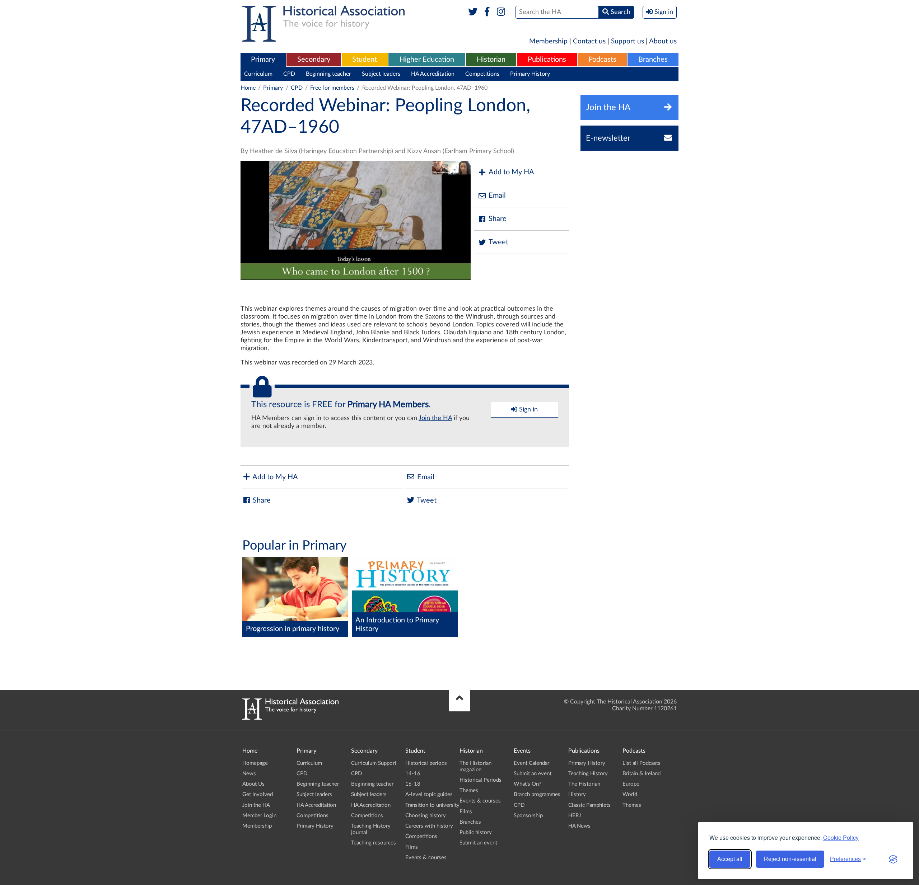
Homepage (255, 763)
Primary (263, 59)
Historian (491, 59)
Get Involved (257, 794)
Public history (476, 832)
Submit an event (478, 843)
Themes (469, 790)
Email (497, 195)
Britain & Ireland (641, 773)
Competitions (482, 74)
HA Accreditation (432, 74)
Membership (548, 41)
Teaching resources (373, 843)
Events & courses (426, 857)
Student (364, 59)
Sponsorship (528, 815)
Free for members (332, 88)
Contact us (589, 41)
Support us (627, 41)
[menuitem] (263, 60)
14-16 (412, 773)
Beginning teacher (328, 74)
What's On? (527, 784)
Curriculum (258, 74)
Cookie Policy (841, 837)
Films (411, 847)
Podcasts (602, 59)
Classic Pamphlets (589, 805)
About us (663, 41)
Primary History (530, 74)
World (629, 794)
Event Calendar (531, 763)
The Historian (584, 784)
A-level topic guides (429, 794)
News (249, 773)
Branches (653, 59)
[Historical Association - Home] (290, 718)
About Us (253, 784)
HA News (579, 826)
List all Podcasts (641, 763)
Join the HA (435, 418)
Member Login (259, 815)
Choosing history (425, 815)
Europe (630, 784)
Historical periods (426, 763)
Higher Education (427, 59)
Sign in (527, 409)
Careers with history (429, 826)
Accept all (729, 859)
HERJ (574, 815)
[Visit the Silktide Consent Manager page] (893, 859)
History (577, 794)
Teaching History (588, 773)
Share (498, 218)
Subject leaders (381, 74)
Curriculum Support (373, 763)
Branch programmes (537, 794)
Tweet (498, 242)
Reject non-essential (790, 859)
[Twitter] (473, 12)
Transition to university (432, 805)
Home (248, 88)
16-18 (412, 784)
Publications (547, 59)
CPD (289, 74)
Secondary (313, 59)
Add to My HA (511, 172)
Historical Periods (481, 780)
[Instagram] (501, 12)
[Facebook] (487, 12)
